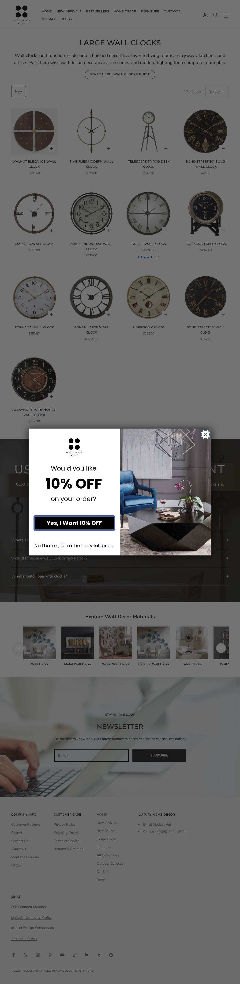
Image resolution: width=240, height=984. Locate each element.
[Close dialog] (205, 434)
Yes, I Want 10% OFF (74, 523)
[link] (74, 447)
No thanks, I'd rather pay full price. (74, 545)
